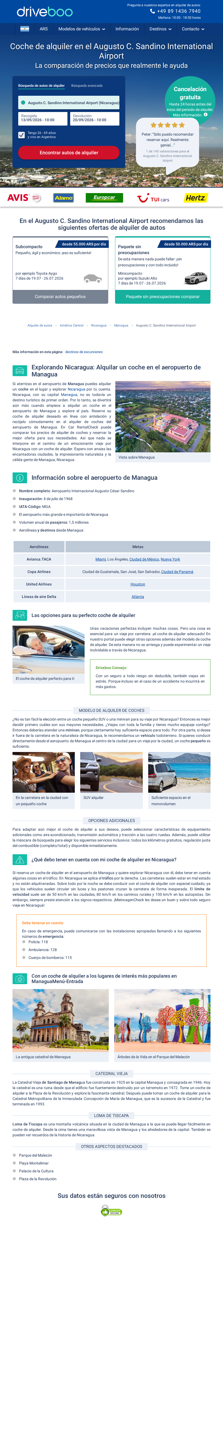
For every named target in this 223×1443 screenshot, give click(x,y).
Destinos (158, 28)
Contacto (190, 28)
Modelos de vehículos (79, 28)
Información (127, 28)
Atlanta (138, 596)
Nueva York (170, 559)
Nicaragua (76, 389)
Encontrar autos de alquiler (69, 152)
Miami (100, 559)
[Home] (45, 11)
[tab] (41, 84)
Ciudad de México (144, 559)
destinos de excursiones (84, 352)
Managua (69, 394)
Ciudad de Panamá (177, 571)
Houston (138, 584)
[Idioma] (24, 29)
